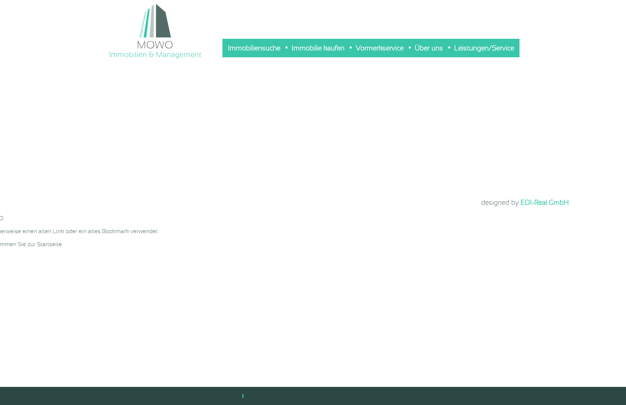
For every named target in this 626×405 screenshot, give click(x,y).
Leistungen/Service (484, 48)
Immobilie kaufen (318, 48)
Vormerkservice (380, 48)
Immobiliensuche (254, 48)
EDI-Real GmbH (545, 202)
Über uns (429, 48)
